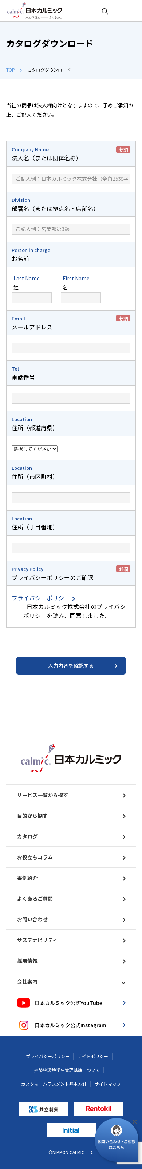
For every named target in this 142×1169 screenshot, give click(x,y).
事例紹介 (27, 877)
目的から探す (32, 815)
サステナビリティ (37, 940)
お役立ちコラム (35, 857)
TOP (10, 70)
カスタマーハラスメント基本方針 (54, 1084)
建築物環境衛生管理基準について (67, 1070)
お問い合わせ (32, 919)
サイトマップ (108, 1084)
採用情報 (27, 960)
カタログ (27, 836)
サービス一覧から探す (42, 794)
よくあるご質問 (35, 898)
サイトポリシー (93, 1056)
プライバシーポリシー (41, 597)
